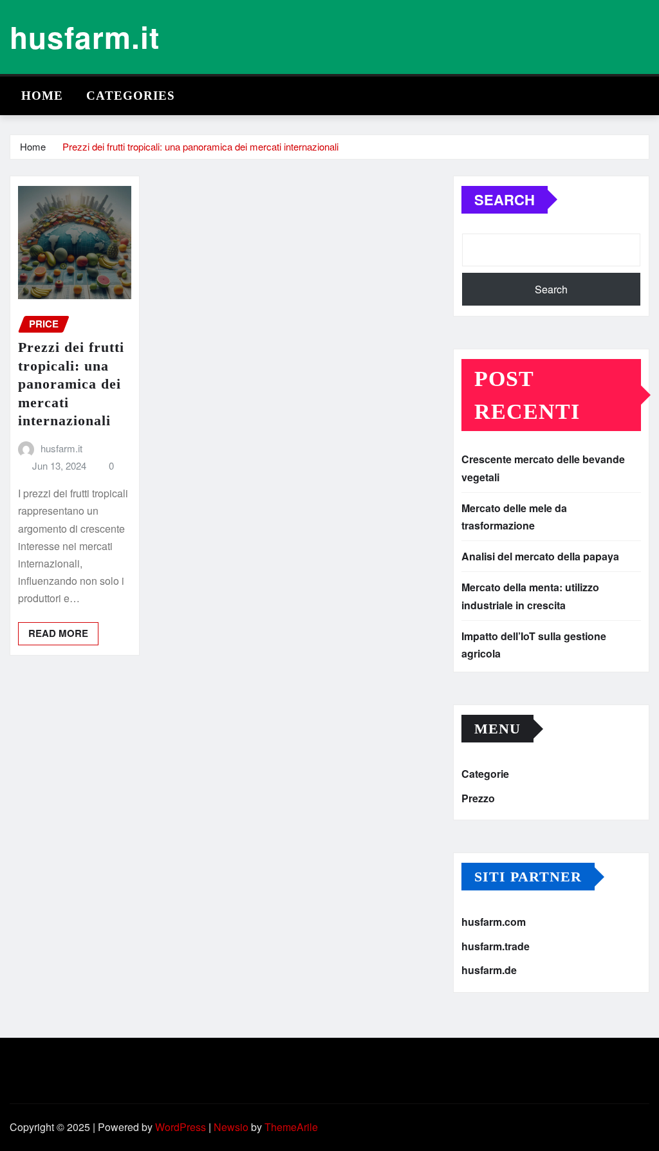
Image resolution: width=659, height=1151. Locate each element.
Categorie (485, 773)
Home (42, 95)
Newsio (231, 1126)
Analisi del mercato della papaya (540, 556)
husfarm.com (493, 921)
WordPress (180, 1126)
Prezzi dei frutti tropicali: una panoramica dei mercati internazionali (200, 146)
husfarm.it (85, 36)
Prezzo (478, 798)
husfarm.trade (495, 946)
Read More (58, 633)
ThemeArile (291, 1126)
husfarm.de (489, 970)
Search (504, 199)
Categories (130, 95)
